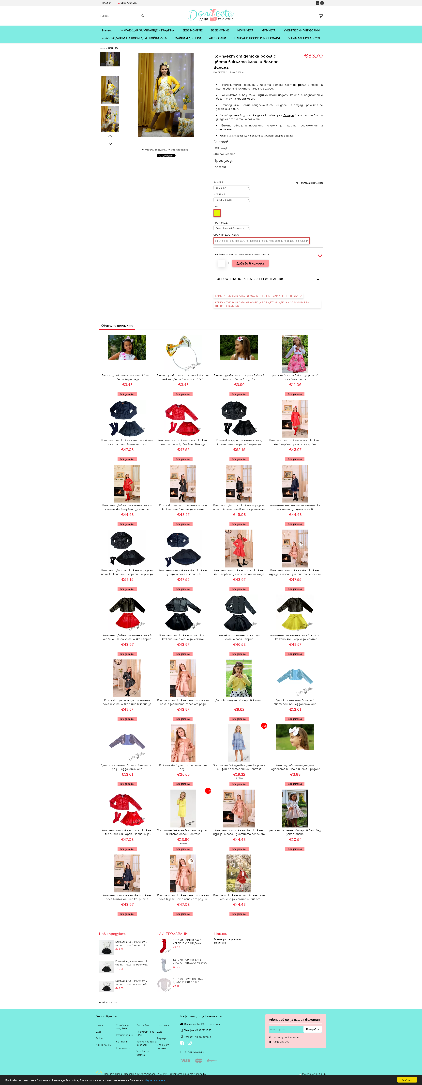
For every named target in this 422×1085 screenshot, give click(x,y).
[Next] (110, 144)
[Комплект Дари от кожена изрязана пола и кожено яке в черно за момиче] (239, 484)
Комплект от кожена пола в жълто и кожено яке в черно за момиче (295, 637)
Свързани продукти (117, 325)
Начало (107, 30)
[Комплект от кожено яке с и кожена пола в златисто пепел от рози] (183, 678)
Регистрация (124, 1034)
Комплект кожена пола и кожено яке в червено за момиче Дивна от (239, 897)
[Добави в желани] (320, 255)
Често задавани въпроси (146, 1043)
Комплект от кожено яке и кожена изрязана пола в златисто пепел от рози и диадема (295, 572)
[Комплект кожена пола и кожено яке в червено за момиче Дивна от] (238, 873)
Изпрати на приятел (155, 149)
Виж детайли (127, 394)
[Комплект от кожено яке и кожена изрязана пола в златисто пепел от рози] (239, 808)
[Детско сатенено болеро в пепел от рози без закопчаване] (127, 743)
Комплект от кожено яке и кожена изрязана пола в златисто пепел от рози (239, 832)
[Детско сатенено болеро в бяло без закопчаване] (295, 808)
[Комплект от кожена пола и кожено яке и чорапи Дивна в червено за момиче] (183, 419)
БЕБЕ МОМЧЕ (220, 30)
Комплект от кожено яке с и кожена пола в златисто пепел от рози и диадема (183, 897)
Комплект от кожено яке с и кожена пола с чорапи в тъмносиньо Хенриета (127, 442)
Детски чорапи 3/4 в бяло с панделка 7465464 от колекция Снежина (189, 961)
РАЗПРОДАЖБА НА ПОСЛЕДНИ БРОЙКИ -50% (135, 38)
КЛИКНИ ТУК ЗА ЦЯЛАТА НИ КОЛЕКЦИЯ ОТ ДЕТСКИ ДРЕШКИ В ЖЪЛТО (258, 295)
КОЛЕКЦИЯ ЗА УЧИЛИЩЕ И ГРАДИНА (148, 30)
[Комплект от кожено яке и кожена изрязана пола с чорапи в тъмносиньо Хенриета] (183, 548)
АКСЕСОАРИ (217, 38)
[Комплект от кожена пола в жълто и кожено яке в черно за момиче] (295, 613)
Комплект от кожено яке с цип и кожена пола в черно (239, 637)
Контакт (122, 1041)
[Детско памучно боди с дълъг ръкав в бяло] (164, 984)
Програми (163, 1024)
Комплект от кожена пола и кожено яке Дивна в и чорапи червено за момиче (127, 832)
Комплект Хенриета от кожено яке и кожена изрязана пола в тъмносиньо (295, 507)
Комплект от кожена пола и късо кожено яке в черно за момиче (183, 637)
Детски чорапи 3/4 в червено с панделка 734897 (187, 941)
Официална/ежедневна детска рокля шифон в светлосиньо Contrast (239, 767)
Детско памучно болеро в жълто (239, 700)
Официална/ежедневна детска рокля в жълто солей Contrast (183, 832)
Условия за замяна (143, 1053)
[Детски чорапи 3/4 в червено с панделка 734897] (164, 945)
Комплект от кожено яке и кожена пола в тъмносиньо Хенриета (127, 897)
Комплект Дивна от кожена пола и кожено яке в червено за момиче (127, 507)
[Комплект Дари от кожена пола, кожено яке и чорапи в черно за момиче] (239, 419)
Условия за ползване (122, 1026)
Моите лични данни (314, 1073)
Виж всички (220, 942)
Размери (162, 1038)
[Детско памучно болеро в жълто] (239, 678)
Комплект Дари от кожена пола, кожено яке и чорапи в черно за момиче (239, 442)
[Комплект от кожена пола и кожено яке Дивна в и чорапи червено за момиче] (127, 808)
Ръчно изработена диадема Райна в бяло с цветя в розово (239, 377)
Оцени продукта (179, 149)
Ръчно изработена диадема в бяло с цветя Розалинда (127, 377)
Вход (99, 1031)
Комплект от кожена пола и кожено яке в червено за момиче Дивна (294, 442)
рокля (302, 84)
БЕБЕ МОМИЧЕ (192, 30)
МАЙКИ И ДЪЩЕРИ (188, 38)
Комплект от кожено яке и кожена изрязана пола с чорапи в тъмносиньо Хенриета (183, 572)
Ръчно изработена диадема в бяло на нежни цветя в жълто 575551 (183, 377)
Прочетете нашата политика (187, 1073)
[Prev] (110, 136)
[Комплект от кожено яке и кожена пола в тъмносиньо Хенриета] (127, 873)
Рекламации (123, 1048)
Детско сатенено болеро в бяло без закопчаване (295, 832)
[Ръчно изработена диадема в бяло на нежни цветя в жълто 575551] (183, 354)
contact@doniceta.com (206, 1023)
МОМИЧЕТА (245, 30)
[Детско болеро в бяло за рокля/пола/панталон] (295, 354)
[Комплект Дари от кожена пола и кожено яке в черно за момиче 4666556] (183, 484)
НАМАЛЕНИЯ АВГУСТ (305, 38)
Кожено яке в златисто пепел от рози (183, 767)
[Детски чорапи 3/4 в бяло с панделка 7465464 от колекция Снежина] (164, 965)
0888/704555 (129, 2)
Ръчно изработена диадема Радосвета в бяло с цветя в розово (295, 767)
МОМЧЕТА (268, 30)
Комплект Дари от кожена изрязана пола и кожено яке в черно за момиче (239, 507)
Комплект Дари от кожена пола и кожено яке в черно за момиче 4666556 (183, 507)
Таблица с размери (311, 182)
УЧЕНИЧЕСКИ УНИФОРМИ (302, 30)
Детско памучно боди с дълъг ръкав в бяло (189, 980)
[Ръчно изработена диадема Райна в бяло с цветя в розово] (239, 347)
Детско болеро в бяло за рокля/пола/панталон (295, 377)
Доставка (142, 1024)
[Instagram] (190, 1043)
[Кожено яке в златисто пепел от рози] (183, 743)
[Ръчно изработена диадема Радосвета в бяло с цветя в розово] (295, 737)
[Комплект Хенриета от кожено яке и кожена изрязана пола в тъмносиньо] (295, 484)
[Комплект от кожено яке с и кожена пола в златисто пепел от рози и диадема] (183, 873)
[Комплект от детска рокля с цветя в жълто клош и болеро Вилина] (110, 90)
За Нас (100, 1038)
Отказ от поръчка (163, 1046)
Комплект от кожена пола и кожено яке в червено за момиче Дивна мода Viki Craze (239, 572)
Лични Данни (103, 1044)
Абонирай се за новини (229, 939)
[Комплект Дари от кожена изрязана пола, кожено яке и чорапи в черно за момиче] (127, 548)
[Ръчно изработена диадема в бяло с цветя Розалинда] (127, 347)
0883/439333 (203, 1036)
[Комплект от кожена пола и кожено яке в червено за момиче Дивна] (295, 419)
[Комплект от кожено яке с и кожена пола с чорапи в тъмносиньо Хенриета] (127, 419)
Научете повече (155, 1080)
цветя (230, 88)
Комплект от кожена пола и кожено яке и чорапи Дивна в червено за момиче (183, 442)
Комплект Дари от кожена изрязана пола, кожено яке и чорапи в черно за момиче (127, 572)
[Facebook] (183, 1043)
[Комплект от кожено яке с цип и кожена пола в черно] (239, 613)
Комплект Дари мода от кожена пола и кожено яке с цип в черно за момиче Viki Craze (127, 702)
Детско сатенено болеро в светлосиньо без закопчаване (295, 702)
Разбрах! (407, 1080)
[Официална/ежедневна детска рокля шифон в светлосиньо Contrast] (239, 743)
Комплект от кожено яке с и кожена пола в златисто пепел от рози (183, 702)
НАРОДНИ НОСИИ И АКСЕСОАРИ (257, 38)
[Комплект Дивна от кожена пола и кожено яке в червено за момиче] (127, 484)
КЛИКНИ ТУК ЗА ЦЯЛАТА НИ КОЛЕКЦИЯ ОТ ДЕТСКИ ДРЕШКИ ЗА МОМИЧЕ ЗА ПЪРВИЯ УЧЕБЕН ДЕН (262, 304)
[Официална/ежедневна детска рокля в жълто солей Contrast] (183, 808)
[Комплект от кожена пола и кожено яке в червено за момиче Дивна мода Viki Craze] (239, 548)
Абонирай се (109, 1002)
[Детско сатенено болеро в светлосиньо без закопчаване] (295, 678)
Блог (159, 1031)
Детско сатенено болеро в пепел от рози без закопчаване (127, 767)
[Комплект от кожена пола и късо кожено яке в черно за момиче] (183, 613)
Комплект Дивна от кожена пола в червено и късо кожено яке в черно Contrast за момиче (127, 637)
